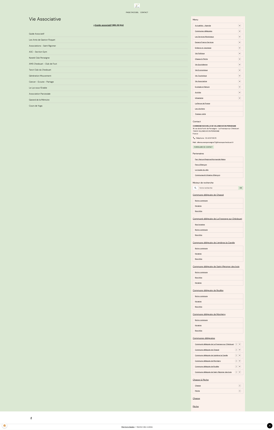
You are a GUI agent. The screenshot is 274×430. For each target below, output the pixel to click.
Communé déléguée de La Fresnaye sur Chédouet (214, 344)
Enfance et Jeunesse (203, 48)
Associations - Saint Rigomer (42, 45)
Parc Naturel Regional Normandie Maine (210, 159)
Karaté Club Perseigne (39, 57)
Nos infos (198, 211)
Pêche (197, 391)
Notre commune (201, 201)
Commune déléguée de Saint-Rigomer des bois (213, 372)
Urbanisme (199, 98)
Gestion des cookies (145, 427)
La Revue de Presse (202, 103)
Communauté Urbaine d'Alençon (207, 175)
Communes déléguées (203, 31)
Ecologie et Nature (202, 87)
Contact (144, 12)
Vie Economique (201, 70)
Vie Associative (201, 81)
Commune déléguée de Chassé (207, 350)
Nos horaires (200, 224)
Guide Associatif (36, 33)
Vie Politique (200, 53)
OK (241, 188)
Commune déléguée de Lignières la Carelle (211, 355)
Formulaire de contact (203, 147)
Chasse (198, 385)
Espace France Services (204, 42)
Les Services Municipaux (204, 37)
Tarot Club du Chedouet (40, 69)
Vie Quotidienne (201, 64)
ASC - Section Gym (38, 51)
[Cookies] (4, 425)
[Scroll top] (269, 425)
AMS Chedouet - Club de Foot (43, 63)
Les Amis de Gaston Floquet (42, 39)
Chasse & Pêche (201, 59)
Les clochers (200, 109)
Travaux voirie (200, 114)
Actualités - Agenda (203, 25)
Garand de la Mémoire (39, 99)
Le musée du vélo (201, 170)
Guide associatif (103, 25)
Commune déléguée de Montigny (208, 361)
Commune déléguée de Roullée (207, 366)
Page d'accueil (132, 12)
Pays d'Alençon (201, 165)
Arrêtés (198, 92)
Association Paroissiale (39, 93)
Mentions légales (128, 427)
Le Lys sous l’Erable (38, 87)
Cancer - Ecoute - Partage (41, 81)
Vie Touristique (201, 76)
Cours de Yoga (35, 105)
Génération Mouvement (40, 75)
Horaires (198, 206)
